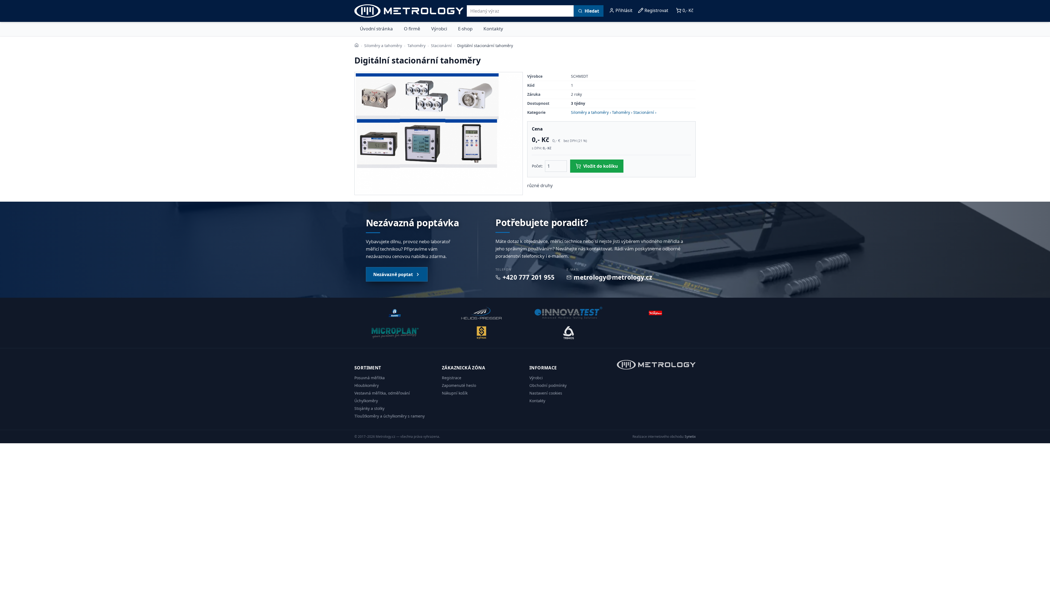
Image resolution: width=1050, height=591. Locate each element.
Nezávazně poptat (393, 274)
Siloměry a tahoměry (383, 45)
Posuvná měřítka (369, 377)
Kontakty (493, 28)
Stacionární (441, 45)
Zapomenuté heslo (459, 385)
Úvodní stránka (376, 28)
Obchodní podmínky (548, 385)
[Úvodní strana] (356, 45)
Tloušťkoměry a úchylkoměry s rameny (389, 416)
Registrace (451, 377)
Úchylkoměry (366, 400)
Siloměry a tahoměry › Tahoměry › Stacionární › (613, 112)
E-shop (465, 28)
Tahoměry (416, 45)
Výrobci (439, 28)
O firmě (412, 28)
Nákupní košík (455, 393)
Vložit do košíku (600, 166)
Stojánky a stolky (369, 408)
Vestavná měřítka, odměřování (382, 393)
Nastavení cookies (545, 393)
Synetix (690, 436)
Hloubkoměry (366, 385)
